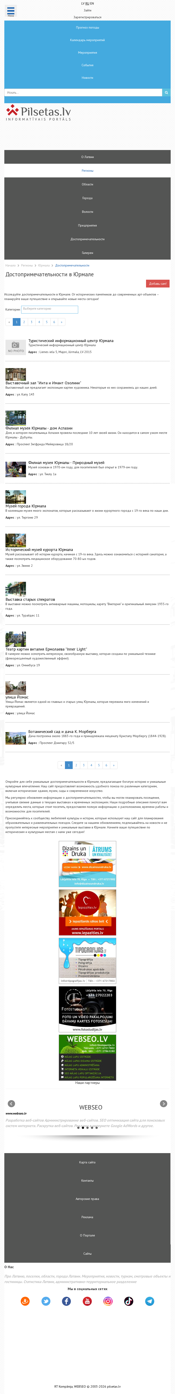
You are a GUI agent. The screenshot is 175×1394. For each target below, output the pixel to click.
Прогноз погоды (87, 27)
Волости (87, 212)
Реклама (87, 1217)
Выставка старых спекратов (30, 599)
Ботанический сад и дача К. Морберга (62, 731)
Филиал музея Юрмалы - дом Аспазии (38, 428)
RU (87, 3)
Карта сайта (87, 1162)
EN (92, 3)
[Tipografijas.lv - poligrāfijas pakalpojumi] (87, 961)
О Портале (87, 1235)
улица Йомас (16, 697)
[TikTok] (128, 1301)
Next (163, 1103)
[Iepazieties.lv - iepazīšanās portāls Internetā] (87, 912)
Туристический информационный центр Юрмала (70, 340)
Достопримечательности (87, 239)
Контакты (87, 1180)
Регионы (87, 171)
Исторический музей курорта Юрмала (39, 549)
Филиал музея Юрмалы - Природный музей (66, 462)
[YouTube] (87, 1301)
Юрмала (44, 265)
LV (83, 3)
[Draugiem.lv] (25, 1302)
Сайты (87, 1254)
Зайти (87, 10)
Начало (10, 265)
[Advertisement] (73, 137)
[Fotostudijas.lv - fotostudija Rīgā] (87, 1009)
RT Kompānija (63, 1386)
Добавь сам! (158, 284)
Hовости (87, 78)
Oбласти (87, 184)
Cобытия (87, 65)
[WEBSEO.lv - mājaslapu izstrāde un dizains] (87, 1058)
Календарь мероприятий (87, 40)
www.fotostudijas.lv (19, 1117)
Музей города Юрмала (25, 506)
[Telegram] (149, 1301)
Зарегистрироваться (87, 17)
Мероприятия (87, 52)
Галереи (87, 253)
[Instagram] (108, 1301)
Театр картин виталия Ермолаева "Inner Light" (46, 649)
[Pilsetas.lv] (87, 112)
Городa (87, 198)
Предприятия (87, 225)
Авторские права (87, 1199)
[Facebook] (66, 1302)
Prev (11, 1103)
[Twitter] (45, 1302)
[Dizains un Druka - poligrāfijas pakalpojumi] (87, 864)
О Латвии (87, 157)
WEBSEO (80, 1386)
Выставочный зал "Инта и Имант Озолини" (43, 382)
